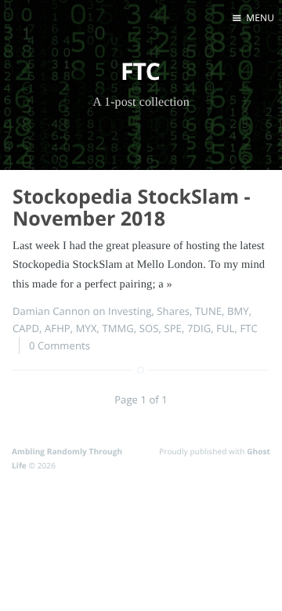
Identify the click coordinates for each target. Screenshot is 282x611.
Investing (129, 311)
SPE (172, 328)
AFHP (57, 328)
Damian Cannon (51, 311)
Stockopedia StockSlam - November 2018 (132, 208)
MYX (86, 328)
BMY (238, 311)
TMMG (117, 328)
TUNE (208, 311)
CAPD (26, 328)
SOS (149, 328)
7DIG (199, 328)
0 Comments (59, 345)
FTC (248, 328)
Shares (173, 311)
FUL (225, 328)
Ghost (258, 451)
